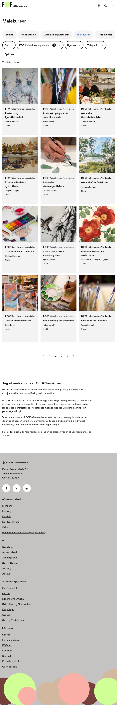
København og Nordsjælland (17, 604)
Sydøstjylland (9, 552)
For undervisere (10, 639)
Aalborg (6, 568)
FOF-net (7, 645)
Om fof (6, 634)
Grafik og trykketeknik (56, 34)
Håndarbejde (28, 34)
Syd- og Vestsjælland (13, 620)
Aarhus (6, 573)
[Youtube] (17, 488)
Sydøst (6, 614)
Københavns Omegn (13, 598)
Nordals (6, 516)
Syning (9, 34)
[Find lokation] (98, 5)
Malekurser (83, 34)
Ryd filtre (10, 54)
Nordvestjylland (11, 521)
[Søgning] (105, 5)
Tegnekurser (105, 34)
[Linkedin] (27, 488)
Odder (5, 527)
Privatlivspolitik (11, 661)
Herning (6, 511)
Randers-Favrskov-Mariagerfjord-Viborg (24, 532)
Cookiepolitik (9, 666)
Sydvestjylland (10, 563)
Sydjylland (7, 546)
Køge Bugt (8, 609)
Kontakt (6, 656)
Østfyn (6, 593)
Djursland (7, 505)
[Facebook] (6, 488)
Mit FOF (7, 650)
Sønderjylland (9, 557)
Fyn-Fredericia (10, 588)
